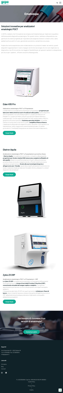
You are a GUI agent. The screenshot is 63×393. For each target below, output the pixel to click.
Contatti (3, 369)
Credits (31, 390)
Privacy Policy (31, 386)
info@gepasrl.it (5, 354)
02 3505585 (6, 352)
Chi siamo (4, 364)
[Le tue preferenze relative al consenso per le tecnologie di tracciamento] (60, 390)
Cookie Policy (31, 381)
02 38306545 (16, 352)
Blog (2, 366)
